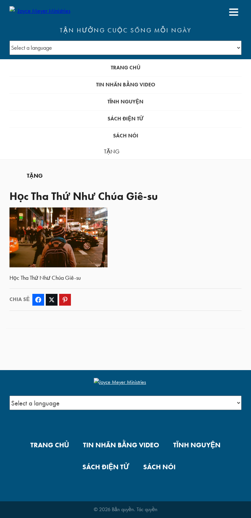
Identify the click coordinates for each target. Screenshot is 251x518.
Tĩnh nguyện (125, 101)
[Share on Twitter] (52, 300)
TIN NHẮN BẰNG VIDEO (125, 84)
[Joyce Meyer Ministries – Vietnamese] (41, 12)
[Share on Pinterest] (65, 300)
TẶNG (112, 151)
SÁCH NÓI (125, 135)
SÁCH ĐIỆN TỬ (125, 118)
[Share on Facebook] (38, 300)
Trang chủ (126, 67)
